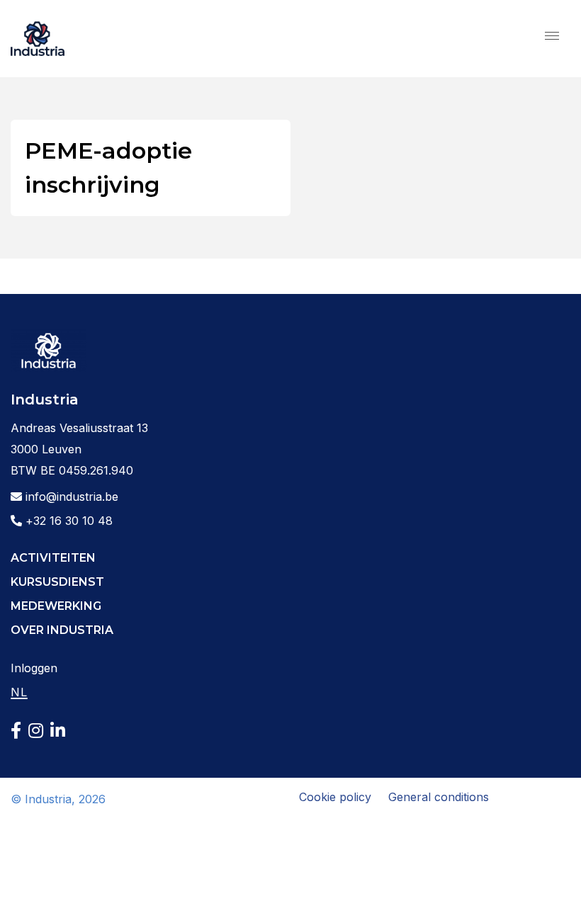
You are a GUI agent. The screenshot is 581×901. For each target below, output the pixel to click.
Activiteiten (53, 558)
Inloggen (34, 668)
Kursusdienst (57, 582)
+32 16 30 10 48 (67, 521)
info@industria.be (70, 496)
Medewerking (56, 606)
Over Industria (62, 630)
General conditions (438, 797)
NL (19, 692)
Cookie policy (335, 797)
